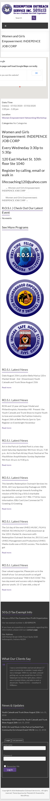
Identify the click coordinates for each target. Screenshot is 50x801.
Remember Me (12, 766)
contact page (32, 630)
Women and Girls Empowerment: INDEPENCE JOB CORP (21, 189)
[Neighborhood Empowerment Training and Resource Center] (25, 280)
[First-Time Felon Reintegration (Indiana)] (25, 239)
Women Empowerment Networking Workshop (24, 117)
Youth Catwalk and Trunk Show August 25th (21, 712)
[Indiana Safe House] (25, 322)
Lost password (17, 740)
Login (8, 740)
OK (36, 73)
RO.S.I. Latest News (15, 369)
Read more (6, 387)
